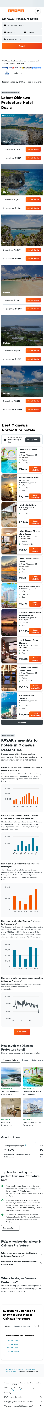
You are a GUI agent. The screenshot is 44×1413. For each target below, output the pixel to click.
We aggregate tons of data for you (18, 1401)
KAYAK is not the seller (13, 1397)
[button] (4, 11)
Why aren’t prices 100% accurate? (18, 1406)
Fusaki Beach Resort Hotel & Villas (28, 669)
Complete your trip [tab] (22, 1326)
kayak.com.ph (10, 1369)
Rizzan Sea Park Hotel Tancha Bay (28, 479)
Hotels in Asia (30, 1369)
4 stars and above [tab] (10, 1060)
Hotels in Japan (11, 1371)
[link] (22, 1032)
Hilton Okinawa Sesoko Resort (29, 560)
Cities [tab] (7, 1326)
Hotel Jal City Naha (27, 505)
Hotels (20, 1369)
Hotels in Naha (12, 1344)
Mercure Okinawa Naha (29, 586)
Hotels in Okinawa (13, 1341)
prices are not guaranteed (12, 1390)
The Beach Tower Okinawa (26, 697)
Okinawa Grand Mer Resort (28, 451)
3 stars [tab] (25, 1060)
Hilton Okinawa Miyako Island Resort (29, 532)
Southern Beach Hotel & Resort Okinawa (30, 613)
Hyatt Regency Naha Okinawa (28, 641)
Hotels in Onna (12, 1347)
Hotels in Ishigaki (13, 1351)
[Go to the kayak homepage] (16, 10)
